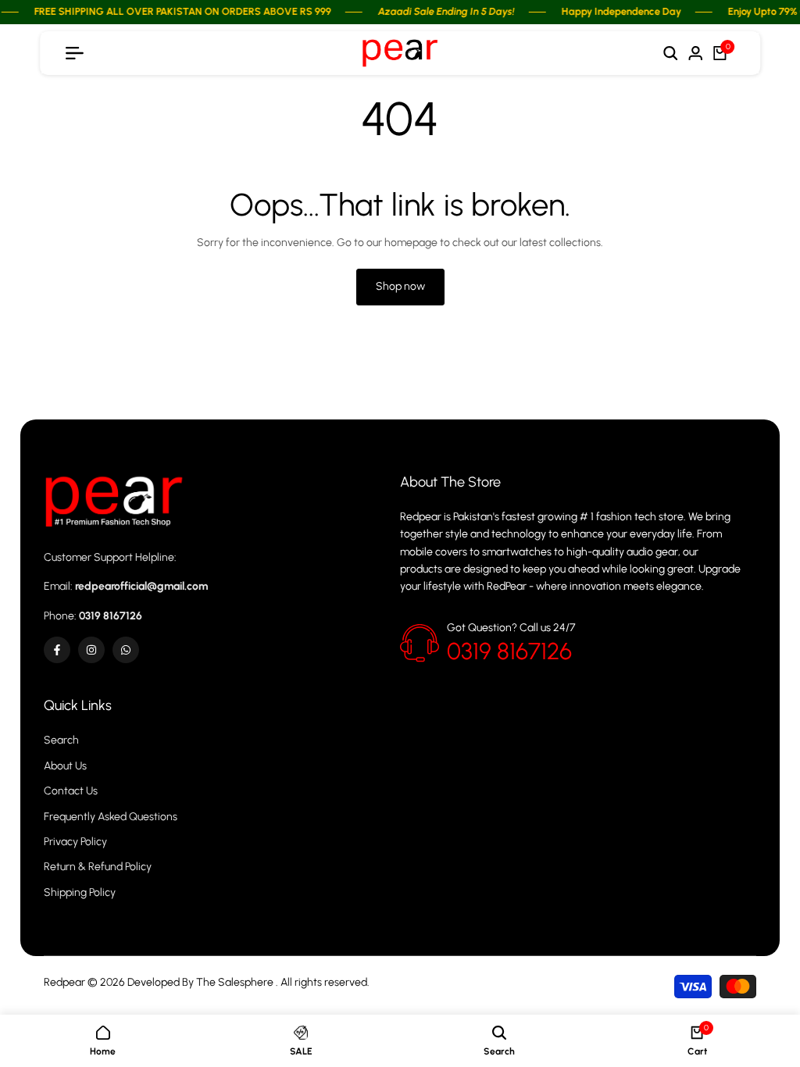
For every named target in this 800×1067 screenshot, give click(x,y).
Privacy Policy (75, 841)
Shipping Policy (80, 892)
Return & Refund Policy (98, 866)
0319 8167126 (509, 651)
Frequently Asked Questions (110, 816)
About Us (65, 766)
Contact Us (71, 791)
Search (61, 740)
